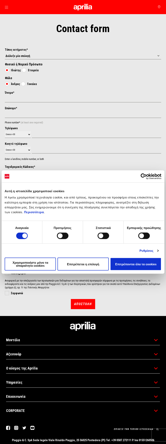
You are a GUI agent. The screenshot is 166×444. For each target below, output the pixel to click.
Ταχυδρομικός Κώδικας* (20, 166)
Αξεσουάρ (13, 354)
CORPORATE (15, 410)
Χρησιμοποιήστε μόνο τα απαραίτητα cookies (30, 264)
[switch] (62, 235)
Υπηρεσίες (14, 382)
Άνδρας (15, 84)
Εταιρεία (33, 70)
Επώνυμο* (11, 108)
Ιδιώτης (16, 70)
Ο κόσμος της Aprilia (22, 368)
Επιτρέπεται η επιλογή (83, 264)
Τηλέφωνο (11, 128)
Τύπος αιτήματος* (16, 49)
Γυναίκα (32, 84)
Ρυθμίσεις (146, 250)
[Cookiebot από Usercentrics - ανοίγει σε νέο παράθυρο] (143, 176)
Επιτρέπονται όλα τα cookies (135, 264)
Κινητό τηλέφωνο (16, 143)
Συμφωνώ (17, 293)
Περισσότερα (34, 212)
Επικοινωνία (15, 396)
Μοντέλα (13, 340)
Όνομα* (9, 92)
